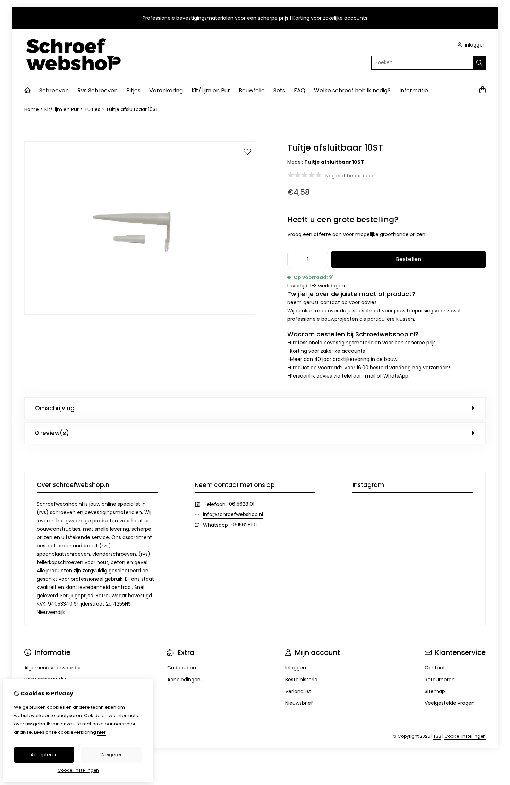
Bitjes (133, 90)
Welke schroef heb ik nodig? (352, 90)
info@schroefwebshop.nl (233, 514)
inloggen (475, 44)
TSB (437, 736)
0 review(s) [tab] (52, 433)
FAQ (299, 90)
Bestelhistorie (301, 679)
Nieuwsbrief (299, 703)
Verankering (166, 90)
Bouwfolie (252, 90)
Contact (435, 667)
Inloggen (295, 667)
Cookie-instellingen (465, 736)
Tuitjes (92, 109)
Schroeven (54, 90)
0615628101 (241, 503)
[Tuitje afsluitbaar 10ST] (139, 313)
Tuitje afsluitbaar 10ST (132, 109)
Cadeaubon (181, 667)
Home (31, 109)
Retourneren (440, 679)
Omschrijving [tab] (55, 408)
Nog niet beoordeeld (350, 175)
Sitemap (435, 691)
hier (101, 732)
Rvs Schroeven (97, 90)
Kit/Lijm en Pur (211, 90)
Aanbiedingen (184, 679)
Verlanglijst (298, 691)
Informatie (413, 90)
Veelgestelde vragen (450, 703)
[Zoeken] (479, 63)
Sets (279, 90)
